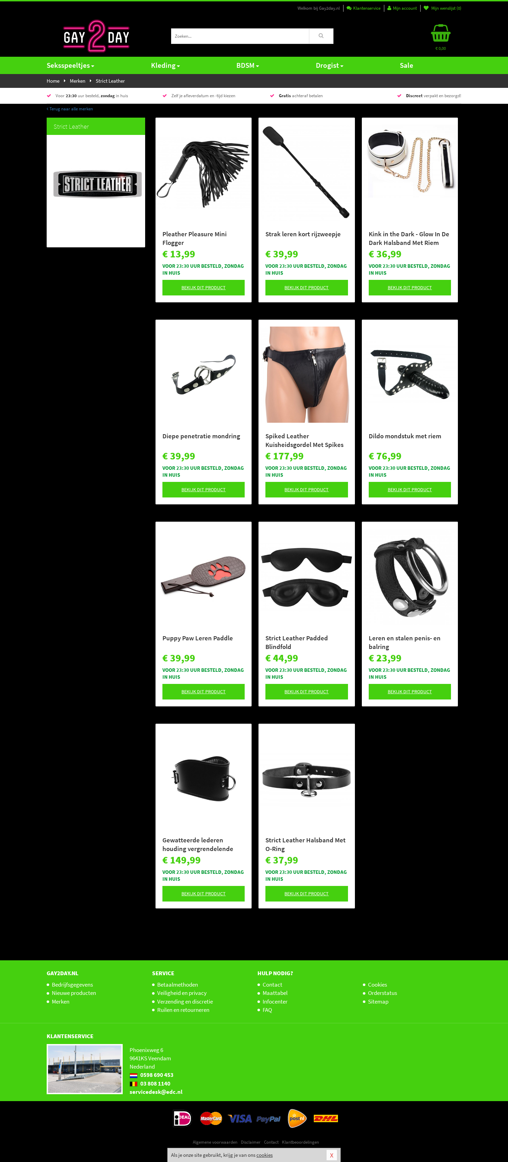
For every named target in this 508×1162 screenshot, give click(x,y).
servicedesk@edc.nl (156, 1092)
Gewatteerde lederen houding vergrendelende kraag (197, 844)
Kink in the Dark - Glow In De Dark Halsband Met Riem (409, 238)
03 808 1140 (154, 1083)
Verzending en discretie (185, 1001)
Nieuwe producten (74, 993)
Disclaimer (251, 1142)
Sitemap (378, 1001)
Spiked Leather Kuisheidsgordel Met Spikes (304, 440)
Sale (406, 65)
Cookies (377, 984)
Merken (60, 1001)
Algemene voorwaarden (215, 1142)
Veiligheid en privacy (182, 993)
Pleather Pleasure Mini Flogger (194, 238)
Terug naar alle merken (70, 109)
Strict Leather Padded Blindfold (296, 642)
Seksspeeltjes (68, 65)
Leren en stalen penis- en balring (405, 642)
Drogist (327, 65)
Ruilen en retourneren (183, 1010)
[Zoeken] (321, 36)
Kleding (163, 65)
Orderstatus (382, 993)
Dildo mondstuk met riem (405, 436)
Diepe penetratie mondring (201, 436)
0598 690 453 (156, 1075)
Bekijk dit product (203, 287)
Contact (272, 984)
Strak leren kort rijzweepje (303, 234)
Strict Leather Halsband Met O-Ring (305, 844)
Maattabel (275, 993)
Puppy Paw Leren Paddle (197, 638)
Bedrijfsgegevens (72, 984)
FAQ (267, 1010)
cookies (264, 1155)
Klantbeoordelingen (300, 1142)
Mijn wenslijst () (445, 8)
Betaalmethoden (177, 984)
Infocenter (275, 1001)
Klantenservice (366, 8)
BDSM (245, 65)
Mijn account (405, 8)
